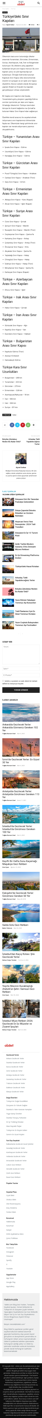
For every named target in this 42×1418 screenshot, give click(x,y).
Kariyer (9, 1230)
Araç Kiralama (11, 1208)
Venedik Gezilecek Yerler (15, 1169)
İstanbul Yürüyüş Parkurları (16, 1118)
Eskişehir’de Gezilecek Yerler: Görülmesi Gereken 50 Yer (18, 894)
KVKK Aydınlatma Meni (14, 1234)
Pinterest (9, 1256)
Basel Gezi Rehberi (13, 1177)
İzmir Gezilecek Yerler (14, 1071)
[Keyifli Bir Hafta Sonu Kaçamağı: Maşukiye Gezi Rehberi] (21, 849)
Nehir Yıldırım (7, 928)
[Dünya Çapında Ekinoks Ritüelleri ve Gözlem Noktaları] (8, 513)
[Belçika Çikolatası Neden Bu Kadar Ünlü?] (8, 592)
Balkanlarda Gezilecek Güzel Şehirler (19, 1144)
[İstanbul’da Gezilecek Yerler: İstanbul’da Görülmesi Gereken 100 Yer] (21, 814)
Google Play (10, 1282)
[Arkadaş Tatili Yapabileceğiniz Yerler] (8, 580)
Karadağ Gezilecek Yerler (15, 1148)
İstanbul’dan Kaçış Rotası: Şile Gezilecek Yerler (18, 955)
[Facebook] (12, 425)
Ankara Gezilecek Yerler (15, 1058)
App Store (10, 1278)
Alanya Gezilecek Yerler (15, 1091)
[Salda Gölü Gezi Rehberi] (21, 913)
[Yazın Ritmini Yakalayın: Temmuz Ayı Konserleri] (8, 603)
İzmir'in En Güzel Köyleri (15, 1134)
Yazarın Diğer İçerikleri (13, 494)
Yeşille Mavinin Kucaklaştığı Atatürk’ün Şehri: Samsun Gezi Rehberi (18, 989)
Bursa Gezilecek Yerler (14, 1067)
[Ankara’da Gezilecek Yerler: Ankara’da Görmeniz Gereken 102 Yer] (21, 712)
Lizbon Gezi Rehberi (13, 1165)
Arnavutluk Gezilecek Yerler (16, 1160)
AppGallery (10, 1286)
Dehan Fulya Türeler (9, 960)
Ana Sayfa (5, 9)
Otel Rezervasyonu (13, 1204)
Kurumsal (9, 1226)
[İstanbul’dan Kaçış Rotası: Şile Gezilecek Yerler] (21, 942)
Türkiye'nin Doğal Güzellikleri (17, 1101)
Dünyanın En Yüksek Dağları (16, 1105)
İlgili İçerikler (9, 491)
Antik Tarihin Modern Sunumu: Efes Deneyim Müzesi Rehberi (25, 547)
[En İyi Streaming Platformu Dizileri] (8, 558)
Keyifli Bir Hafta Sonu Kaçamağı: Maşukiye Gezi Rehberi (19, 862)
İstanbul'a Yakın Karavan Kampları (19, 1109)
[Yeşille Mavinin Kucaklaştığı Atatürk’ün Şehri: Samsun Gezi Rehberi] (21, 974)
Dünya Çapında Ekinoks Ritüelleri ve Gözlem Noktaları (25, 513)
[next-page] (22, 633)
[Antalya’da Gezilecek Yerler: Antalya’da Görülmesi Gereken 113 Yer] (21, 779)
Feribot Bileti (11, 1212)
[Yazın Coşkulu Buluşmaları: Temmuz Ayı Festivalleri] (8, 625)
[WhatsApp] (28, 425)
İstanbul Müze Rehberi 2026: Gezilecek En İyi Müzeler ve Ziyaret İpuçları (17, 1023)
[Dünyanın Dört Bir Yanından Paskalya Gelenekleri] (8, 502)
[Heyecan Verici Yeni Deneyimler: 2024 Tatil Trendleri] (8, 524)
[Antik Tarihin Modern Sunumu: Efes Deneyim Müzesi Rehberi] (8, 547)
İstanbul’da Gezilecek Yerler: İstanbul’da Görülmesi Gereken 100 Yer (18, 829)
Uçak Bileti (10, 1195)
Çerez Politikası (12, 1238)
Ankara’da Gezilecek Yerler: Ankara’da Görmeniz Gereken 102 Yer (20, 727)
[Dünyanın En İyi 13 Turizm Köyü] (8, 536)
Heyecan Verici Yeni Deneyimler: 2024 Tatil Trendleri (25, 524)
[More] (33, 425)
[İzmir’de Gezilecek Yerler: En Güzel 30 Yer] (21, 747)
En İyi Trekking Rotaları (14, 1122)
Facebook (10, 1248)
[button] (4, 3)
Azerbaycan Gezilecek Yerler (16, 1152)
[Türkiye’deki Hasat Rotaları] (8, 569)
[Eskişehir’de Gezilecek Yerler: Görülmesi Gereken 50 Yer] (21, 881)
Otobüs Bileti (11, 1199)
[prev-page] (18, 633)
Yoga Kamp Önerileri (14, 1114)
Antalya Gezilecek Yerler (15, 1075)
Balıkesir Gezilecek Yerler (15, 1087)
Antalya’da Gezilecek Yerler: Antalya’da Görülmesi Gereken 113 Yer (20, 794)
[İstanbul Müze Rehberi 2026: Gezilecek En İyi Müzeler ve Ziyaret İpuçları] (21, 1009)
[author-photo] (21, 464)
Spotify (9, 1260)
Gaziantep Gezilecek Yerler (16, 1079)
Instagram (10, 1252)
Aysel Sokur (10, 25)
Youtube (9, 1268)
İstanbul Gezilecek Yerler (15, 1062)
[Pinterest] (22, 425)
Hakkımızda (10, 1222)
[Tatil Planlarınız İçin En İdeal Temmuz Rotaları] (8, 614)
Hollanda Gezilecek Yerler (15, 1156)
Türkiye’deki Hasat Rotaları (27, 566)
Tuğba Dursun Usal (9, 733)
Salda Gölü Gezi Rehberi (15, 925)
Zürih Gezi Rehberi (13, 1173)
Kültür (14, 415)
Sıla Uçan (5, 867)
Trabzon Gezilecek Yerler (15, 1083)
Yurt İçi (13, 9)
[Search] (38, 3)
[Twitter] (17, 425)
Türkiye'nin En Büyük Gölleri (16, 1130)
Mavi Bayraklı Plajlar (13, 1126)
